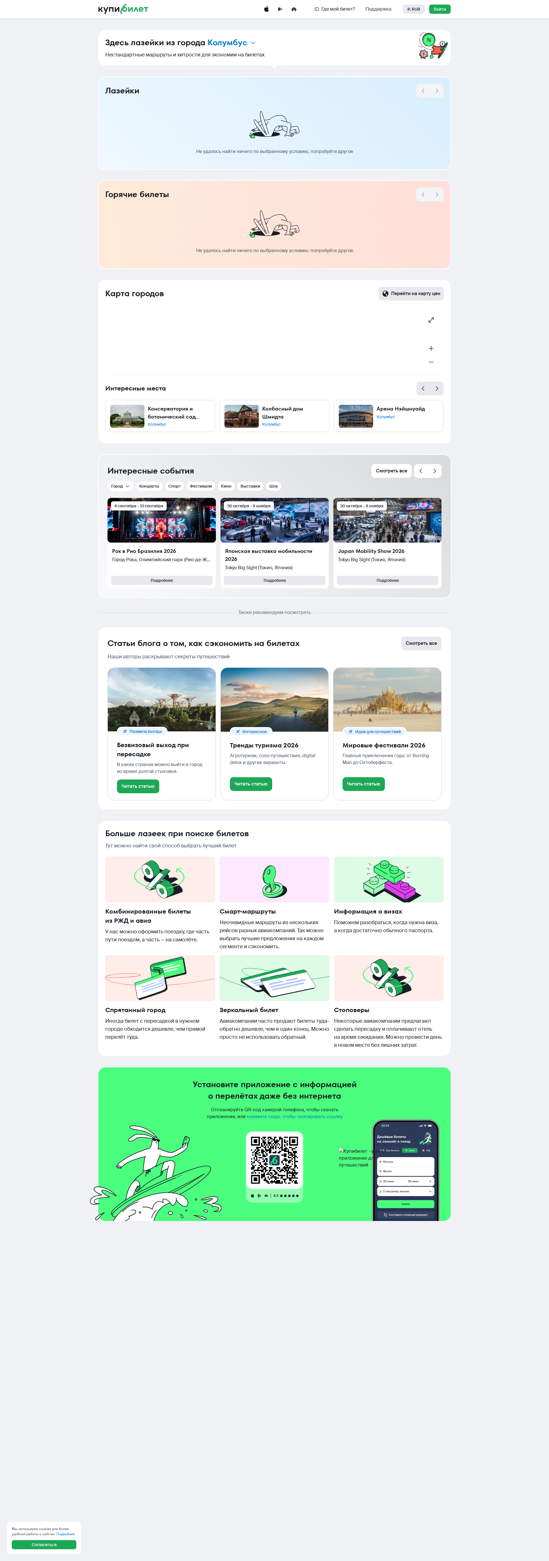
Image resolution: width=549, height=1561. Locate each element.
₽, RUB (413, 9)
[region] (274, 341)
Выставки (250, 486)
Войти (440, 9)
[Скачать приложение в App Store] (266, 9)
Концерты (149, 486)
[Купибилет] (123, 9)
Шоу (273, 486)
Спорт (174, 486)
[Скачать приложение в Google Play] (280, 9)
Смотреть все (391, 471)
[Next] (437, 91)
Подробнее (162, 580)
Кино (226, 486)
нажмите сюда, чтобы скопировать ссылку (295, 1117)
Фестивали (201, 486)
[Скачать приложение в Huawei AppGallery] (294, 9)
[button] (160, 416)
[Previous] (423, 388)
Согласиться (44, 1544)
